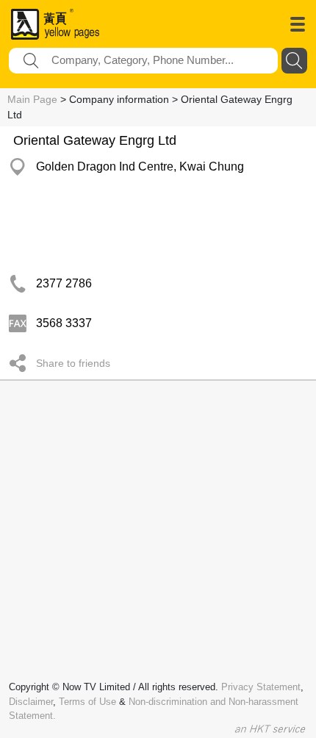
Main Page (32, 99)
